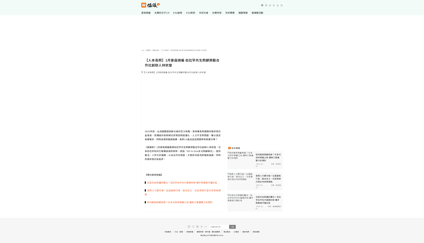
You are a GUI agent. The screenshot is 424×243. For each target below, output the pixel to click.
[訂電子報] (274, 5)
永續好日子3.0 (161, 12)
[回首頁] (150, 5)
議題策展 (243, 12)
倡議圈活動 (257, 12)
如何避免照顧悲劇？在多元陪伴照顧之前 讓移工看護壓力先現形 (180, 202)
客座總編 (146, 12)
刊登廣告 (168, 232)
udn (143, 50)
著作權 (207, 232)
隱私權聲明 (216, 232)
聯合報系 (227, 232)
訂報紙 (236, 232)
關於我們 (246, 232)
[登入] (278, 5)
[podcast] (270, 5)
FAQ (176, 232)
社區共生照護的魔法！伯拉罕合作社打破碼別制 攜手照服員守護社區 (182, 182)
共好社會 (203, 12)
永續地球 (216, 12)
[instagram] (266, 5)
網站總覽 (256, 232)
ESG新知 (190, 12)
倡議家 (148, 50)
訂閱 (232, 227)
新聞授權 (190, 232)
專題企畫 (155, 50)
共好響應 (230, 12)
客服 (181, 232)
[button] (281, 5)
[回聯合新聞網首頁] (143, 5)
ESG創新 (177, 12)
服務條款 (200, 232)
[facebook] (262, 5)
